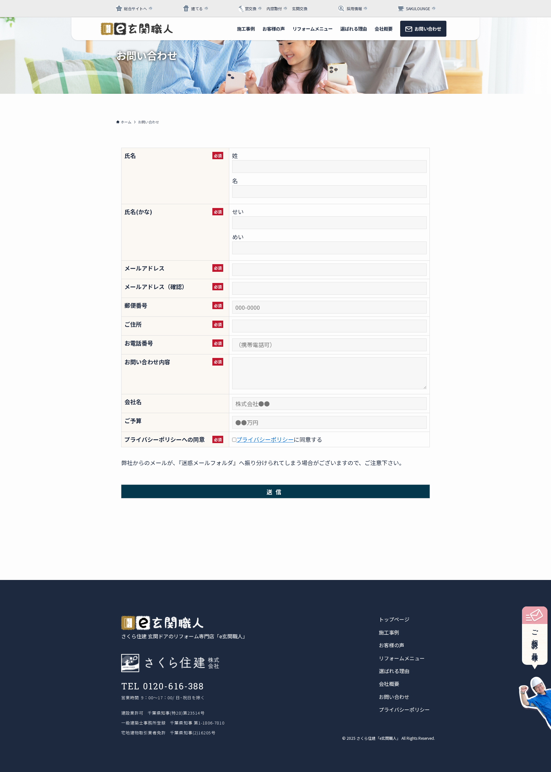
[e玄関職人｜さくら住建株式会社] (137, 28)
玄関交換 (299, 8)
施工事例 (389, 632)
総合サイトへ (135, 8)
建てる (197, 8)
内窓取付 (274, 8)
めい (238, 237)
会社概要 (389, 683)
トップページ (394, 619)
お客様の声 (391, 645)
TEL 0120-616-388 (162, 686)
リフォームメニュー (402, 658)
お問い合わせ (394, 696)
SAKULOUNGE (418, 8)
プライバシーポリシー (265, 439)
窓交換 (250, 8)
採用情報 (354, 8)
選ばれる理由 (394, 670)
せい (238, 211)
